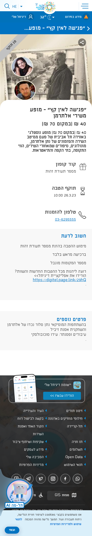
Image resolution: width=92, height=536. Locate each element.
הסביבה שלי (35, 457)
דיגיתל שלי (19, 17)
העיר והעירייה (33, 411)
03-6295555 (65, 220)
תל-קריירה (75, 426)
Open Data (74, 457)
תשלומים (76, 450)
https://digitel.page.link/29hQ (59, 280)
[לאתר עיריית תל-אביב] (49, 7)
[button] (85, 5)
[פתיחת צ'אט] (17, 493)
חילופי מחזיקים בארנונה (65, 419)
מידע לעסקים (34, 450)
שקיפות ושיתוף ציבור (28, 442)
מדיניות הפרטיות (31, 465)
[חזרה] (87, 28)
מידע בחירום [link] (73, 17)
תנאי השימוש (73, 465)
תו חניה (77, 442)
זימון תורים (74, 411)
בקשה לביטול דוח (30, 419)
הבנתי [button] (12, 530)
